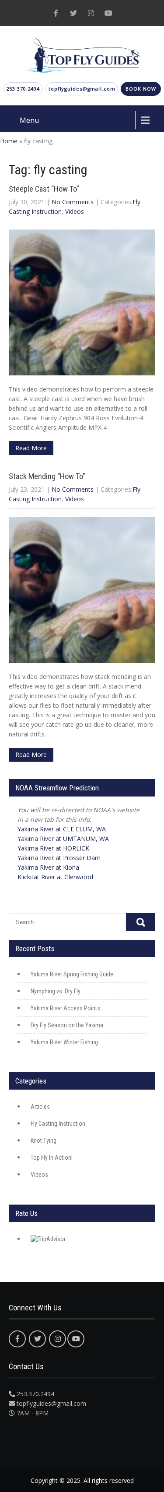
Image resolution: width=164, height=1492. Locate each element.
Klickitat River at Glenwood (55, 877)
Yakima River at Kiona (48, 867)
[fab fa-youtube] (108, 13)
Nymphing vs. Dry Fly (55, 991)
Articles (40, 1106)
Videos (74, 211)
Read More (31, 448)
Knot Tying (43, 1140)
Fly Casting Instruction (58, 1123)
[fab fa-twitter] (73, 13)
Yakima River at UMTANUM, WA (63, 838)
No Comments (73, 202)
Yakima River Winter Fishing (64, 1042)
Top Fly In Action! (52, 1157)
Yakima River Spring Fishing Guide (72, 974)
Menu (29, 120)
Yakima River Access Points (65, 1008)
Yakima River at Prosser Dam (59, 858)
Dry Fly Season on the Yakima (67, 1025)
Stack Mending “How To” (47, 476)
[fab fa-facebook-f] (56, 13)
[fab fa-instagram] (91, 13)
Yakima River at (61, 829)
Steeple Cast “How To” (44, 188)
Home (8, 141)
